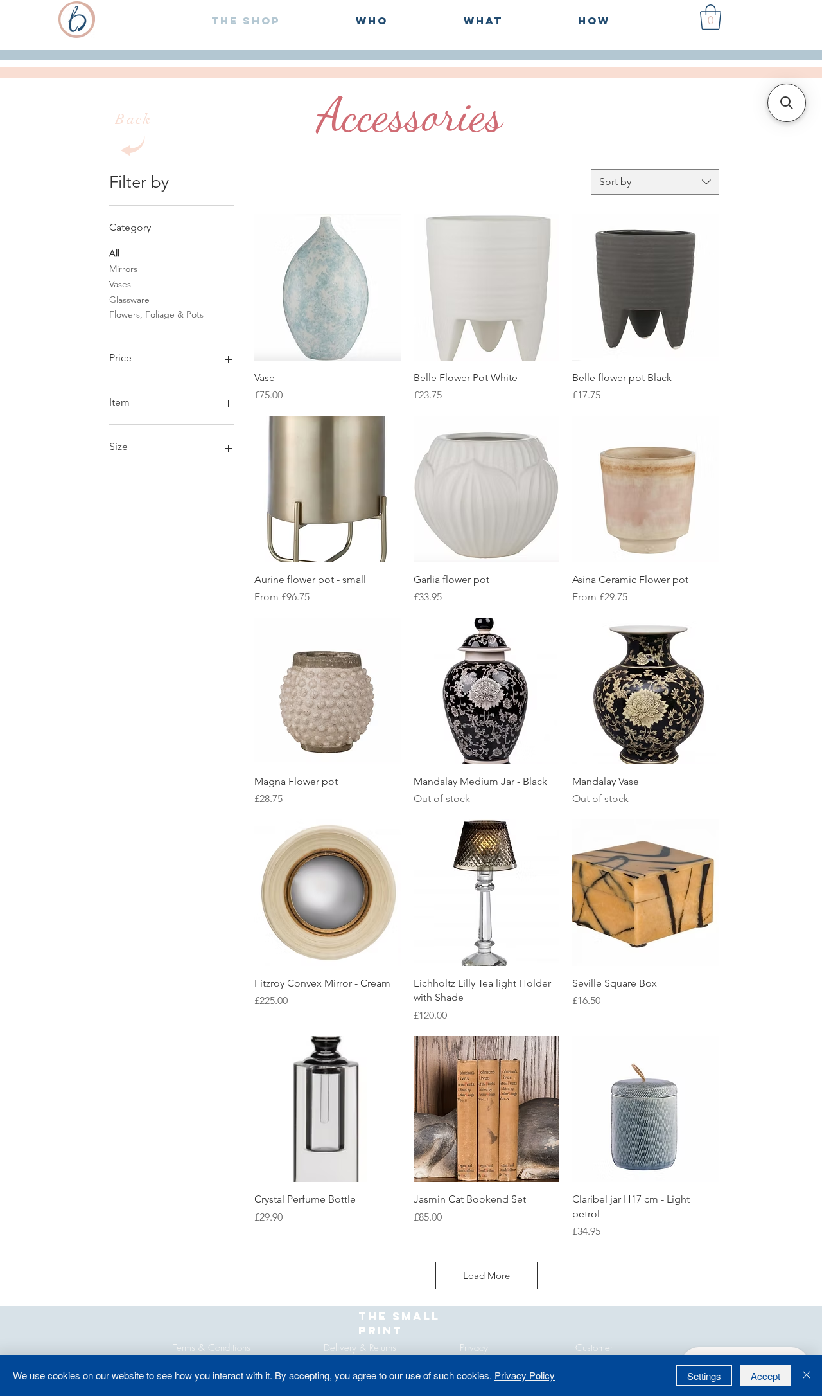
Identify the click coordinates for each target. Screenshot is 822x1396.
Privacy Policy (524, 1375)
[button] (710, 17)
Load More (486, 1275)
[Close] (806, 1375)
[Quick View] (327, 287)
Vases (120, 284)
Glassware (129, 299)
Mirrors (123, 268)
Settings (704, 1376)
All (114, 253)
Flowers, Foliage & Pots (156, 315)
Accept (765, 1376)
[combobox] (655, 182)
